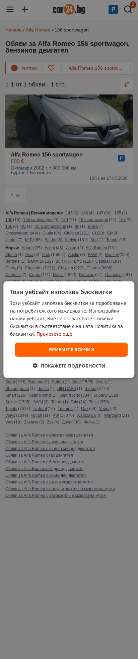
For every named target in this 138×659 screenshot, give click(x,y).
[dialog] (68, 329)
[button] (69, 366)
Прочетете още (54, 334)
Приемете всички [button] (71, 349)
